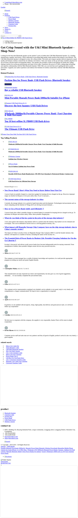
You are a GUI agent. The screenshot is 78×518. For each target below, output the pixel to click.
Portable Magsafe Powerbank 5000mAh (13, 448)
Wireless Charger (13, 20)
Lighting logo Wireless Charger (18, 159)
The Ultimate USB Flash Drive (19, 129)
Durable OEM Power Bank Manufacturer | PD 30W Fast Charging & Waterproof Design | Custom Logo (40, 174)
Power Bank (12, 19)
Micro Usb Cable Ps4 (12, 346)
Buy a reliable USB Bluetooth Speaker (23, 90)
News (6, 27)
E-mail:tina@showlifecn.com (13, 2)
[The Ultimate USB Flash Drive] (13, 126)
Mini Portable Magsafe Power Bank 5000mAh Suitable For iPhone (37, 98)
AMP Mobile (11, 446)
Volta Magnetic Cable (12, 348)
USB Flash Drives (13, 17)
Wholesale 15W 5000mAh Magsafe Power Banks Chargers (45, 450)
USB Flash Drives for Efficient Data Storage (22, 181)
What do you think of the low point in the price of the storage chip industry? (34, 218)
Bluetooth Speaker (14, 22)
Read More (8, 84)
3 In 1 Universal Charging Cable (16, 359)
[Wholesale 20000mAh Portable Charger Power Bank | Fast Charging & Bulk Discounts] (9, 111)
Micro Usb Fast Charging (13, 354)
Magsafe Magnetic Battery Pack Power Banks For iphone (23, 451)
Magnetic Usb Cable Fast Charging (16, 361)
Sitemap (3, 446)
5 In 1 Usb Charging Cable (14, 353)
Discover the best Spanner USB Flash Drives (26, 105)
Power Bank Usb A (12, 356)
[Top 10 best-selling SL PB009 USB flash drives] (8, 119)
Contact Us (8, 32)
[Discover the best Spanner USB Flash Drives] (16, 103)
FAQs (6, 31)
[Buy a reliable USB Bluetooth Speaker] (11, 87)
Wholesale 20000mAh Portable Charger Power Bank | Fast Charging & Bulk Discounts (38, 114)
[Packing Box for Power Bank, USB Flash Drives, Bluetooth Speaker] (26, 76)
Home (6, 14)
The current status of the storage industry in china (24, 199)
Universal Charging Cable (14, 363)
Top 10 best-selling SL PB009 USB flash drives (27, 121)
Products (7, 15)
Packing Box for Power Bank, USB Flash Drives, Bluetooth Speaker (37, 80)
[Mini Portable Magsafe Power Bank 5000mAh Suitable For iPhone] (9, 95)
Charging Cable (13, 24)
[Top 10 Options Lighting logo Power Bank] (12, 164)
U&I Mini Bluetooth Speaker (14, 349)
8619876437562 (6, 463)
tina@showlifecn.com (11, 436)
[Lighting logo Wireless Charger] (14, 156)
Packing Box (12, 26)
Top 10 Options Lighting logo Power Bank (21, 166)
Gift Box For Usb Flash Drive (15, 358)
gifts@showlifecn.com (11, 438)
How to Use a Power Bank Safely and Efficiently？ (24, 209)
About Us (7, 29)
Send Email (4, 461)
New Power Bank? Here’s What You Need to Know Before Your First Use (33, 190)
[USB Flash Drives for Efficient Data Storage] (14, 179)
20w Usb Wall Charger (13, 351)
